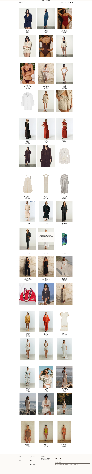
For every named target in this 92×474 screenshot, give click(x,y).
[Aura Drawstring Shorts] (64, 101)
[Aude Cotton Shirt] (46, 18)
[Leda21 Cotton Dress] (64, 404)
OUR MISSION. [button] (43, 456)
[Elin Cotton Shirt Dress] (46, 156)
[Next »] (50, 449)
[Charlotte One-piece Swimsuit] (64, 18)
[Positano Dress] (46, 404)
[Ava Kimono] (46, 294)
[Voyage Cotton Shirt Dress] (64, 184)
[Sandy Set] (64, 156)
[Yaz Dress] (64, 294)
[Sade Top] (46, 377)
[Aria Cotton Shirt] (27, 46)
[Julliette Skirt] (64, 129)
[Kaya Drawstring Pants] (27, 239)
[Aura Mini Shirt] (46, 101)
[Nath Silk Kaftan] (46, 211)
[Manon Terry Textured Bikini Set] (27, 73)
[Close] (53, 233)
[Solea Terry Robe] (27, 18)
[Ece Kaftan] (27, 129)
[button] (61, 2)
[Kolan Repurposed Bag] (27, 294)
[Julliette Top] (46, 129)
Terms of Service (75, 464)
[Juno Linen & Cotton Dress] (27, 184)
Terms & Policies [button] (32, 456)
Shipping (31, 460)
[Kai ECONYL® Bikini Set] (64, 432)
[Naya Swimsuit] (64, 73)
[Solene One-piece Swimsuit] (46, 46)
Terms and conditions (32, 464)
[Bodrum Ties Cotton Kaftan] (46, 73)
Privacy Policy (70, 464)
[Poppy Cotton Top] (27, 349)
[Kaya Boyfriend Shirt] (64, 211)
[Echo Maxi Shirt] (27, 101)
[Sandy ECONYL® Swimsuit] (27, 432)
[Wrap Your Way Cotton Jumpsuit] (27, 266)
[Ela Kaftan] (27, 404)
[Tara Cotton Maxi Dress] (46, 184)
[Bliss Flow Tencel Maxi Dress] (46, 266)
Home (20, 460)
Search (20, 457)
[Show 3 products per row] (70, 6)
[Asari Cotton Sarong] (64, 239)
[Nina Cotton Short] (46, 349)
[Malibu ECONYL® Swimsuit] (46, 432)
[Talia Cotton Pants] (27, 156)
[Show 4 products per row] (72, 6)
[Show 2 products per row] (68, 6)
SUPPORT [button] (20, 456)
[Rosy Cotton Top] (46, 321)
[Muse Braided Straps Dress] (64, 377)
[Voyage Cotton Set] (64, 266)
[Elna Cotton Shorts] (64, 46)
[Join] (51, 239)
